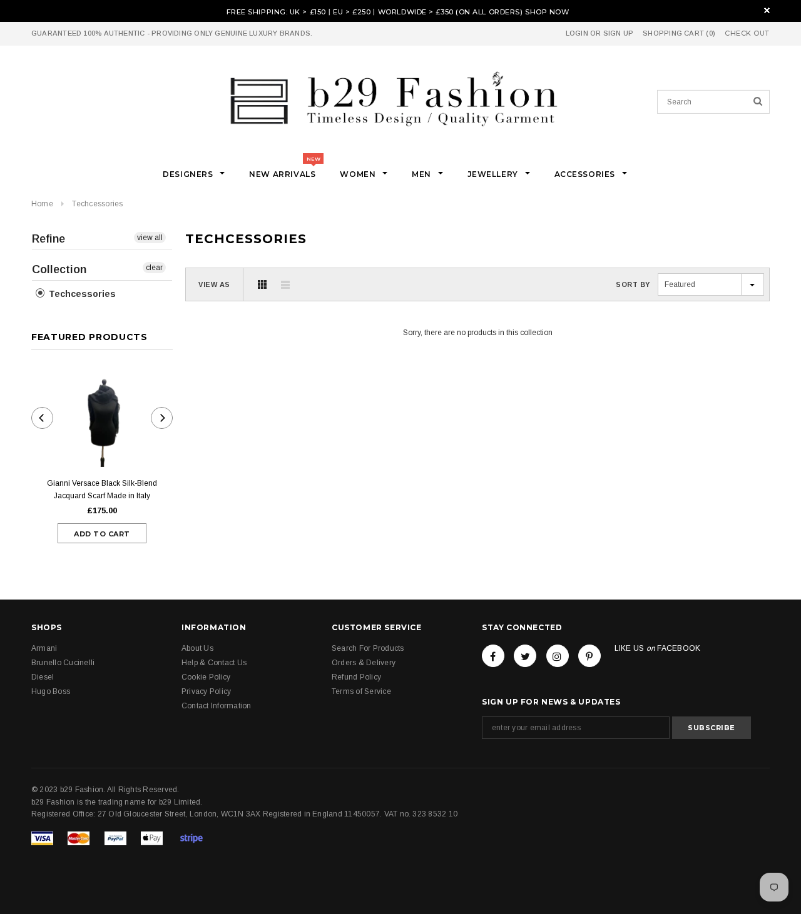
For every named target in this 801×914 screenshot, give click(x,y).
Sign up (618, 33)
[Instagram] (557, 656)
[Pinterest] (589, 656)
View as (214, 284)
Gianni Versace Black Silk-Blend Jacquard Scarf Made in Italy (102, 489)
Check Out (747, 33)
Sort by (633, 284)
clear (154, 267)
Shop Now (547, 12)
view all (150, 237)
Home (42, 203)
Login (577, 33)
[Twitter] (525, 656)
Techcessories (97, 203)
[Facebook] (493, 656)
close (767, 10)
